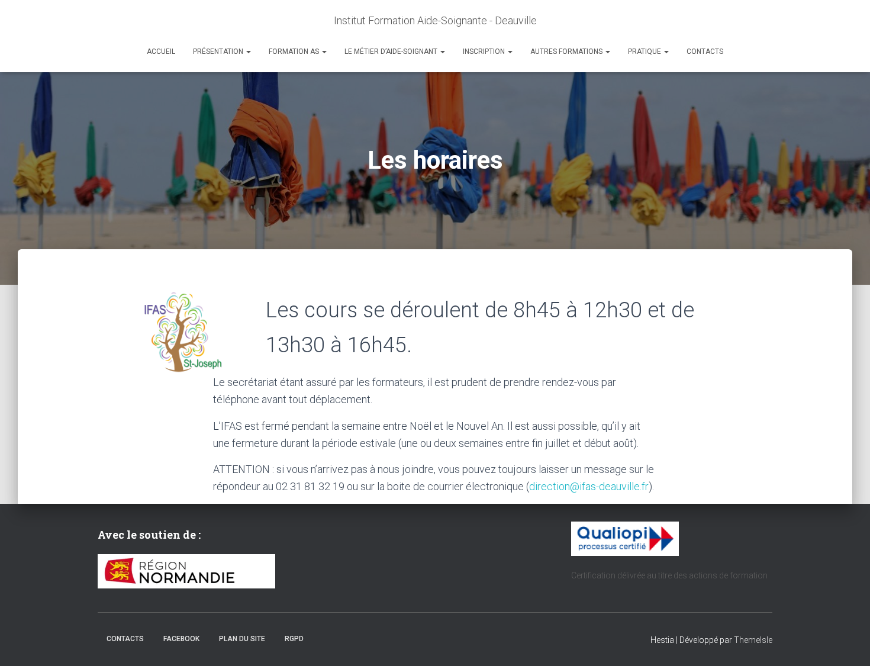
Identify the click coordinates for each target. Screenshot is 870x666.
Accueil (161, 51)
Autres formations (567, 51)
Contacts (705, 51)
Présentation (219, 51)
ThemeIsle (753, 640)
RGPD (294, 639)
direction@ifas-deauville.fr (589, 486)
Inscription (485, 51)
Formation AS (295, 51)
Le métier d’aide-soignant (391, 51)
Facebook (181, 639)
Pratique (645, 51)
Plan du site (242, 639)
